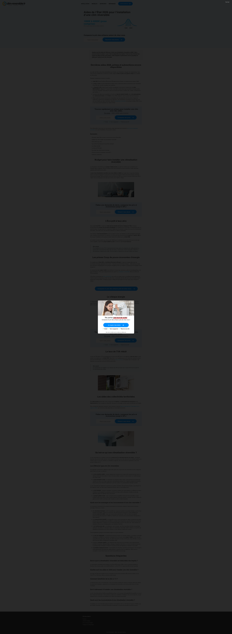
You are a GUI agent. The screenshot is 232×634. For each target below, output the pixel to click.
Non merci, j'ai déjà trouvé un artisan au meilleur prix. (116, 332)
